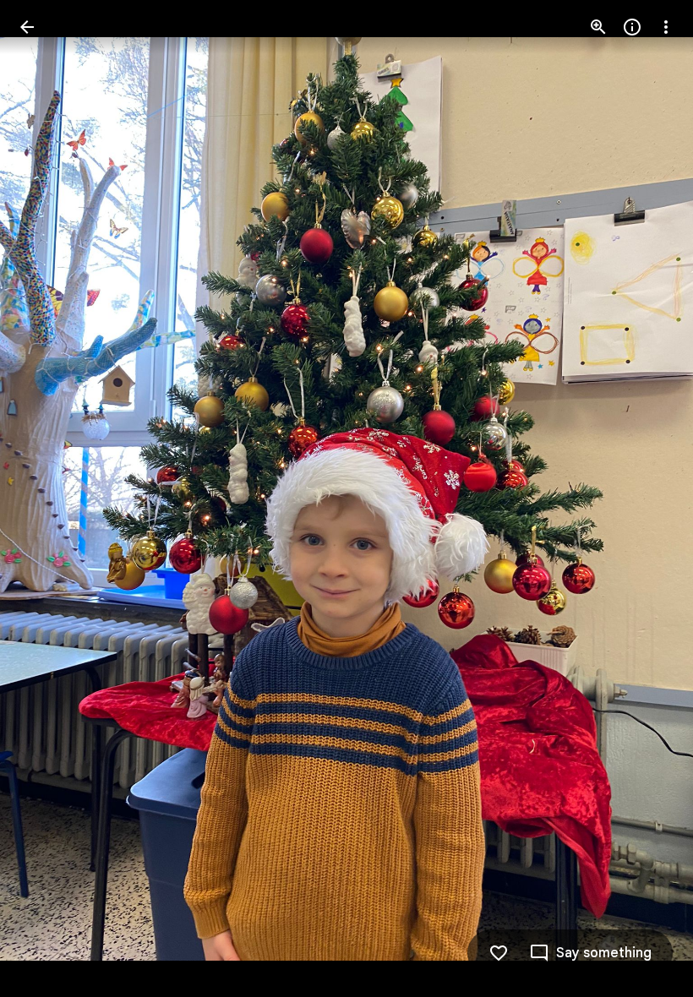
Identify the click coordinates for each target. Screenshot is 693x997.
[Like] (498, 953)
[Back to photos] (27, 27)
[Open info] (632, 27)
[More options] (666, 27)
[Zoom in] (598, 27)
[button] (47, 498)
